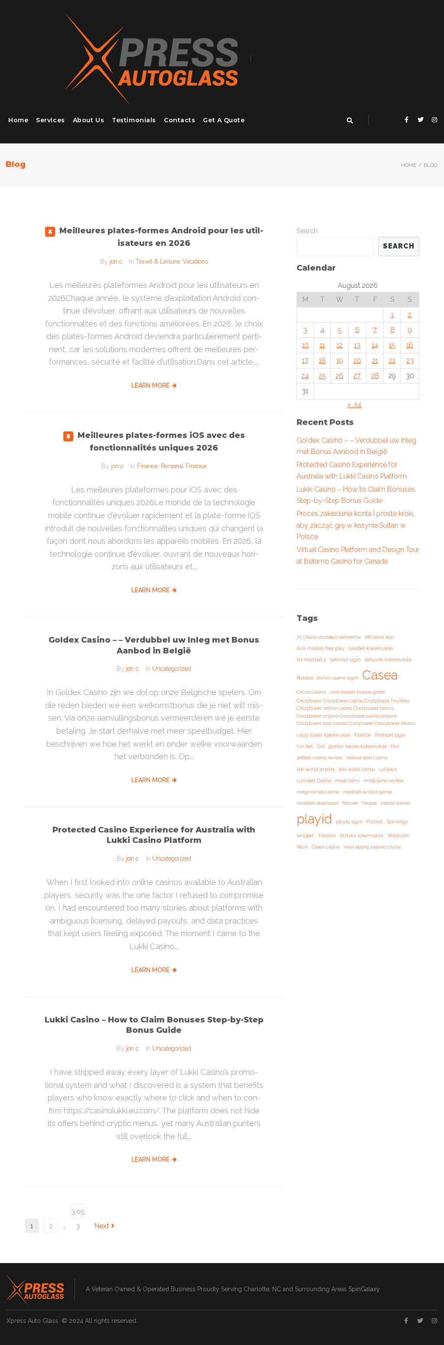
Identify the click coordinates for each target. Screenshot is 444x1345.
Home (408, 165)
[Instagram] (434, 120)
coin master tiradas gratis (357, 692)
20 (357, 360)
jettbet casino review (320, 757)
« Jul (354, 405)
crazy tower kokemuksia (323, 735)
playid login (349, 821)
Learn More (150, 385)
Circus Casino (311, 692)
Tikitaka (327, 835)
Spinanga (397, 821)
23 (410, 360)
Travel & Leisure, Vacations (172, 261)
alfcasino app (379, 637)
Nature (350, 803)
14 (375, 345)
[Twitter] (421, 120)
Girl (320, 746)
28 (375, 376)
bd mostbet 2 (311, 659)
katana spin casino (366, 757)
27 (357, 376)
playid (314, 818)
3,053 (78, 1213)
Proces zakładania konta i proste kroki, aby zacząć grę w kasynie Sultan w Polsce (356, 525)
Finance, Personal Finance (171, 466)
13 (357, 345)
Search (307, 231)
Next (102, 1226)
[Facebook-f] (407, 120)
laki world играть (316, 769)
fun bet (305, 746)
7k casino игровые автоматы (329, 637)
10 (305, 345)
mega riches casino (318, 791)
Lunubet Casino (314, 780)
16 (409, 345)
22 (392, 360)
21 (375, 360)
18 (322, 360)
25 (322, 376)
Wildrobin (399, 835)
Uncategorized (171, 668)
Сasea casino (326, 846)
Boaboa (305, 677)
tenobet (305, 835)
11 (322, 345)
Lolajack (388, 769)
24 (305, 376)
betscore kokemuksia (388, 659)
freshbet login (390, 735)
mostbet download (317, 803)
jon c (116, 261)
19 (339, 360)
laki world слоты (357, 769)
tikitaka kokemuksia (362, 835)
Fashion (362, 735)
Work (302, 846)
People (369, 803)
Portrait (374, 821)
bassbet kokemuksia (371, 648)
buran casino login (337, 677)
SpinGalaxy (364, 1289)
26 (339, 376)
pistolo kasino (395, 803)
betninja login (345, 659)
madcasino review (383, 780)
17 (305, 360)
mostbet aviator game (367, 791)
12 (339, 345)
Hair (395, 746)
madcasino (347, 780)
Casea (380, 674)
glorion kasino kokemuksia (357, 746)
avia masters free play (321, 648)
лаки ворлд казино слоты (372, 846)
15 (392, 345)
